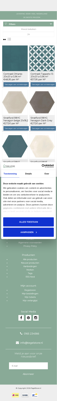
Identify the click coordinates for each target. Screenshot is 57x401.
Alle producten (30, 259)
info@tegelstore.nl (31, 342)
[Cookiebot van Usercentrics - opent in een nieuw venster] (42, 166)
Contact (30, 239)
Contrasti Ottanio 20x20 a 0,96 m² (12, 75)
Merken (30, 270)
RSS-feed (30, 277)
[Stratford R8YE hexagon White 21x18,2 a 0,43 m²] (42, 146)
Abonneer (28, 374)
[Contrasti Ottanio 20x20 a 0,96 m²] (15, 58)
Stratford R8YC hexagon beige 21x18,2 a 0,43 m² (15, 119)
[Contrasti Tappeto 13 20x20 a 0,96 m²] (42, 58)
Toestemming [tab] (10, 173)
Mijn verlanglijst (30, 300)
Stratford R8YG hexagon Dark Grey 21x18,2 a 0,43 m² (41, 119)
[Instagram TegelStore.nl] (36, 318)
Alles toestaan (28, 222)
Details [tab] (28, 173)
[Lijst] (9, 39)
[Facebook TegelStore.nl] (21, 318)
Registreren (30, 290)
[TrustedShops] (42, 395)
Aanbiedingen (30, 266)
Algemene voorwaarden (30, 242)
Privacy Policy (30, 246)
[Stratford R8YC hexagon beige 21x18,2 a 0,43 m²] (15, 102)
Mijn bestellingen (30, 293)
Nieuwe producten (30, 263)
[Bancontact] (34, 395)
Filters (11, 24)
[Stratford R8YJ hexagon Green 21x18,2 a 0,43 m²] (15, 146)
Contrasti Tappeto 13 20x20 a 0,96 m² (42, 75)
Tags (30, 273)
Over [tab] (46, 173)
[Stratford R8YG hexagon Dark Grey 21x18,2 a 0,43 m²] (42, 102)
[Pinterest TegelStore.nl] (28, 318)
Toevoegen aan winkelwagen (16, 84)
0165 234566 (31, 333)
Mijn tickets (30, 297)
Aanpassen (26, 232)
